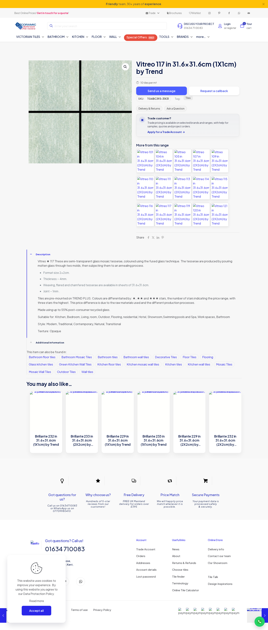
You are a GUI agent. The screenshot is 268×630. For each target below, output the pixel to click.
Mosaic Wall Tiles (40, 372)
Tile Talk (213, 577)
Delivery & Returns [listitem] (149, 108)
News (175, 549)
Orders (140, 556)
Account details (146, 569)
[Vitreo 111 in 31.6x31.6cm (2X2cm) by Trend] (164, 188)
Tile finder (178, 576)
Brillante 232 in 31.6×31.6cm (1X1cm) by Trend (46, 440)
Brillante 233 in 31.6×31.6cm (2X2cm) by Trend (82, 440)
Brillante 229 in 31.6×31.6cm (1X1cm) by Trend (118, 440)
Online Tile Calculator (185, 590)
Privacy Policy (102, 609)
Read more (36, 601)
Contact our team (219, 556)
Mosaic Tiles (224, 364)
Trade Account (145, 549)
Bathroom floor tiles (42, 357)
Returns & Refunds (184, 563)
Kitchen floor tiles (109, 364)
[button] (125, 66)
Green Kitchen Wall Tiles (75, 364)
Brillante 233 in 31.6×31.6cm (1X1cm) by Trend (153, 440)
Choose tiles (180, 569)
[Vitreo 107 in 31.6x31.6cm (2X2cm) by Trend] (201, 161)
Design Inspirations (220, 583)
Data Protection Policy (38, 594)
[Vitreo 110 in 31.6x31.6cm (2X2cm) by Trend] (145, 188)
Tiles (188, 97)
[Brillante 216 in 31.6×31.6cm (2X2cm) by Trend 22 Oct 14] (257, 615)
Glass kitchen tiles (41, 364)
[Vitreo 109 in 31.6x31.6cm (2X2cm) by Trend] (220, 161)
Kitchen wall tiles (199, 364)
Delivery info (216, 549)
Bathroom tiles (108, 357)
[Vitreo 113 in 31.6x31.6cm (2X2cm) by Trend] (182, 188)
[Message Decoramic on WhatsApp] (260, 622)
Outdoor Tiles (66, 372)
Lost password (146, 576)
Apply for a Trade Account (166, 132)
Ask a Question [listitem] (176, 108)
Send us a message (161, 91)
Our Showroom (217, 563)
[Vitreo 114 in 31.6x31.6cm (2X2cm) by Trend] (201, 188)
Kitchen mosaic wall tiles (143, 364)
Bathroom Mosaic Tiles (76, 357)
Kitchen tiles (173, 364)
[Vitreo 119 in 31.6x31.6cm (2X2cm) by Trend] (182, 215)
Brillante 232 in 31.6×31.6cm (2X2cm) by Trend (225, 440)
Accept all (36, 611)
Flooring (207, 357)
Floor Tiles (189, 357)
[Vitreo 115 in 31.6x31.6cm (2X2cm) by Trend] (220, 188)
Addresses (143, 563)
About (176, 556)
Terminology (180, 583)
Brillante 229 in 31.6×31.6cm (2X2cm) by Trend (189, 440)
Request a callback (214, 91)
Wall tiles (87, 372)
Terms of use (79, 609)
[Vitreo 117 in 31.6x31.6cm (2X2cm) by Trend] (164, 215)
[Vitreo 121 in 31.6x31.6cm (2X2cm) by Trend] (220, 215)
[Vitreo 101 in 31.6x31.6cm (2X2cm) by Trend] (145, 161)
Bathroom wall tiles (136, 357)
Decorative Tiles (166, 357)
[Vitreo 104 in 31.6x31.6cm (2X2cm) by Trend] (164, 161)
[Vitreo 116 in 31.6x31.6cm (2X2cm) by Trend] (145, 215)
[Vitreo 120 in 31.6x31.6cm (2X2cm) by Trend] (201, 215)
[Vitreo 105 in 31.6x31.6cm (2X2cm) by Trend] (182, 161)
